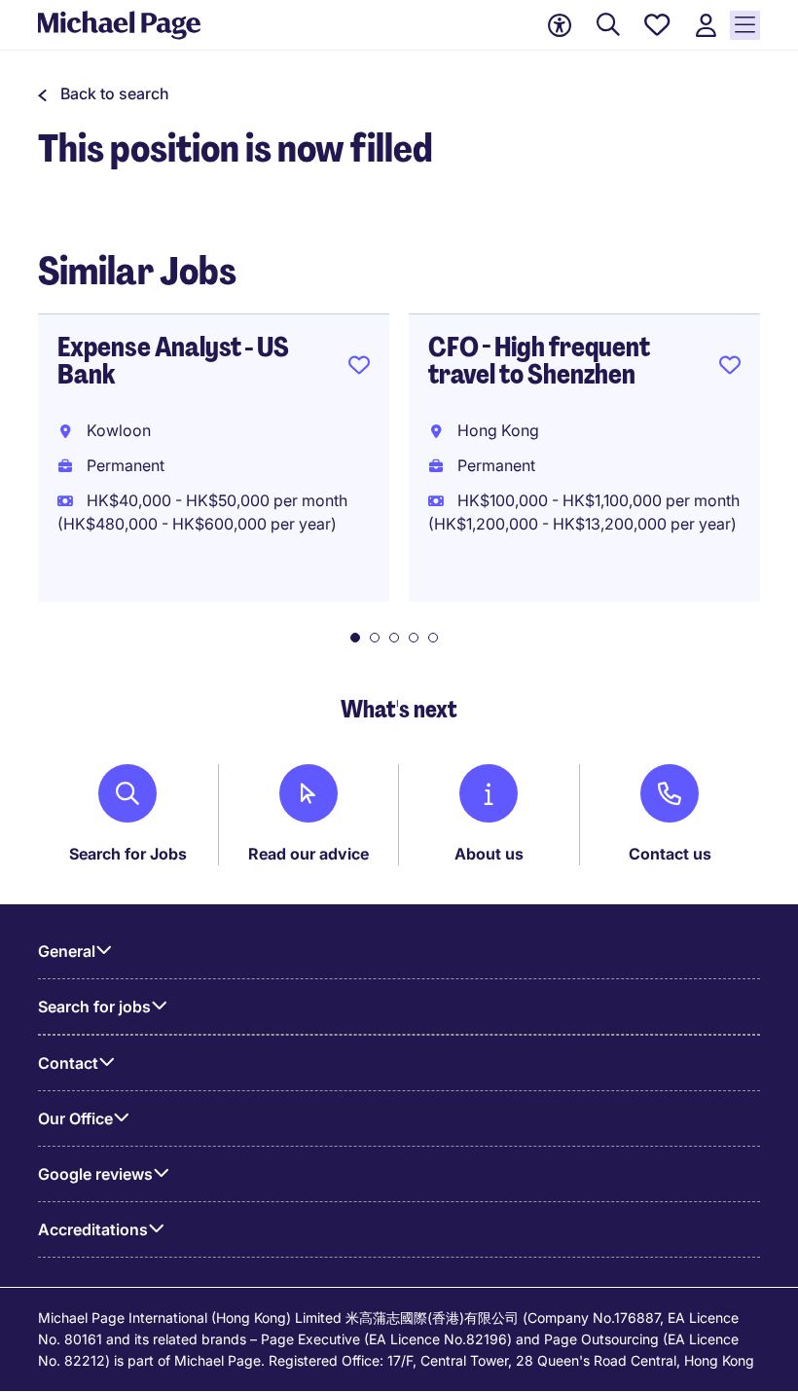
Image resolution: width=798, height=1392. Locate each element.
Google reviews (95, 1174)
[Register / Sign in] (705, 26)
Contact (68, 1063)
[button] (103, 93)
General (66, 951)
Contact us (670, 853)
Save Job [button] (359, 369)
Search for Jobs (128, 853)
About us (489, 853)
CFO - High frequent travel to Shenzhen (539, 360)
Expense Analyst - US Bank (173, 360)
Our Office (75, 1118)
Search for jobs (94, 1006)
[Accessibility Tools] (559, 25)
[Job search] (608, 26)
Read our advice (308, 853)
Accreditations (93, 1229)
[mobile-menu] (745, 25)
